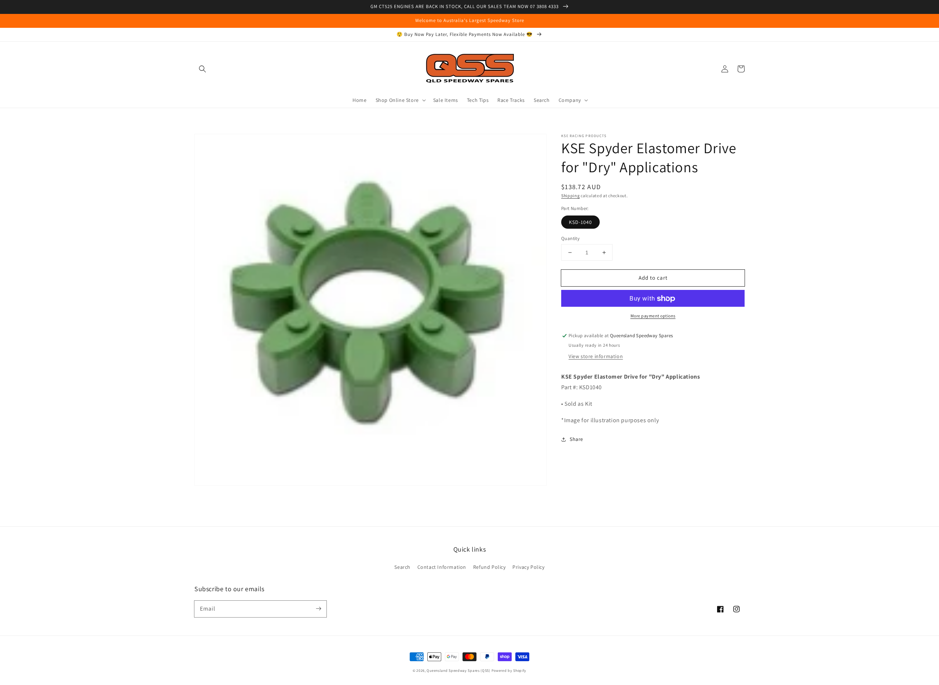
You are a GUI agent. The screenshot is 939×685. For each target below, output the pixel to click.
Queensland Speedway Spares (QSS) (458, 670)
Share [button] (576, 439)
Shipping (570, 195)
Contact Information (441, 567)
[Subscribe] (318, 609)
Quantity (570, 238)
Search (402, 567)
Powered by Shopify (509, 670)
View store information (596, 356)
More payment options (653, 316)
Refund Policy (489, 567)
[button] (202, 69)
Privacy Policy (528, 567)
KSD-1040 (580, 222)
